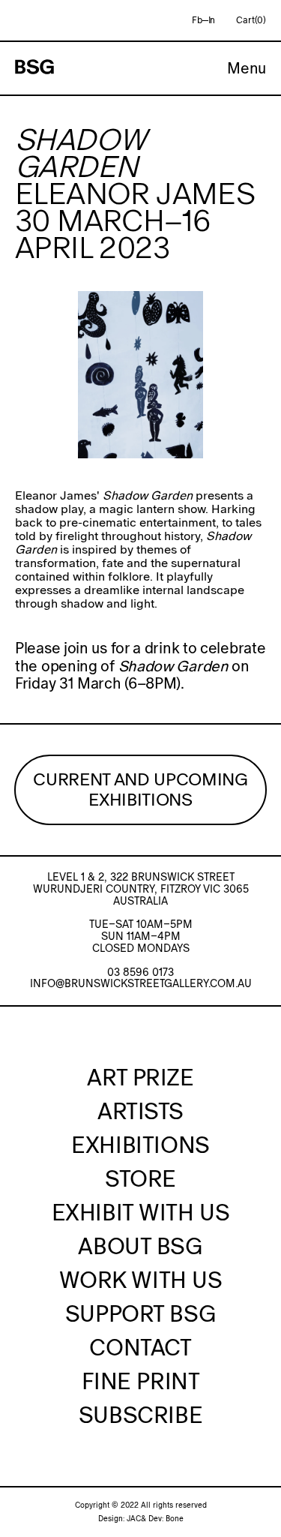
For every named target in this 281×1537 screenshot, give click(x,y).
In (212, 20)
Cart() (251, 20)
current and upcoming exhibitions (140, 789)
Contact (140, 1347)
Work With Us (141, 1279)
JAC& (136, 1518)
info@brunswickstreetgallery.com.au (141, 983)
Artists (140, 1110)
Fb (197, 20)
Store (140, 1178)
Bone (175, 1518)
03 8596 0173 (140, 972)
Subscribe (140, 1414)
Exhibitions (140, 1144)
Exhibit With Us (141, 1212)
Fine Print (141, 1380)
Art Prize (140, 1077)
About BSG (140, 1245)
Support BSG (140, 1313)
